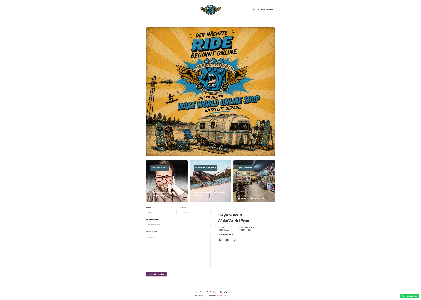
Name (148, 208)
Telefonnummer (152, 220)
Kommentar (151, 232)
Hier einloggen (221, 296)
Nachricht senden (156, 274)
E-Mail (183, 208)
